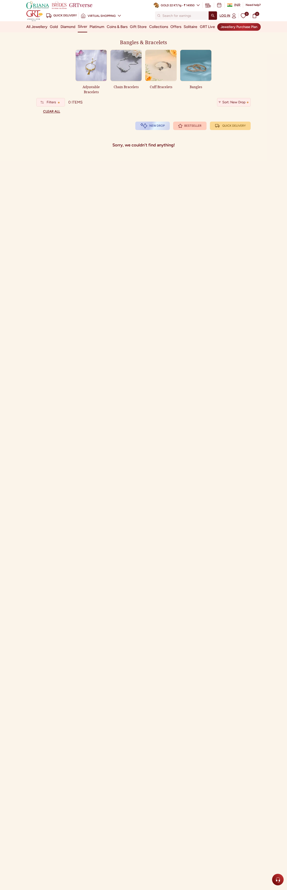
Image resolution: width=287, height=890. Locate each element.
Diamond (68, 26)
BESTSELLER (192, 126)
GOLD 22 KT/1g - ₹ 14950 (178, 5)
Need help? (253, 5)
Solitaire (190, 26)
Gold (54, 26)
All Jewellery (36, 26)
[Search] (213, 15)
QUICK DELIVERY (234, 126)
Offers (175, 26)
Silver (82, 26)
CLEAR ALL (51, 111)
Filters (51, 102)
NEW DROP (157, 126)
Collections (158, 26)
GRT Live (207, 26)
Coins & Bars (117, 26)
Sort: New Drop (233, 102)
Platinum (97, 26)
